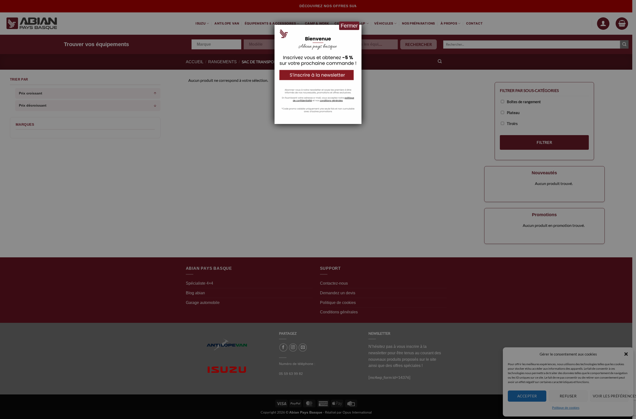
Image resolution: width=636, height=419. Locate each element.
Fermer (349, 26)
